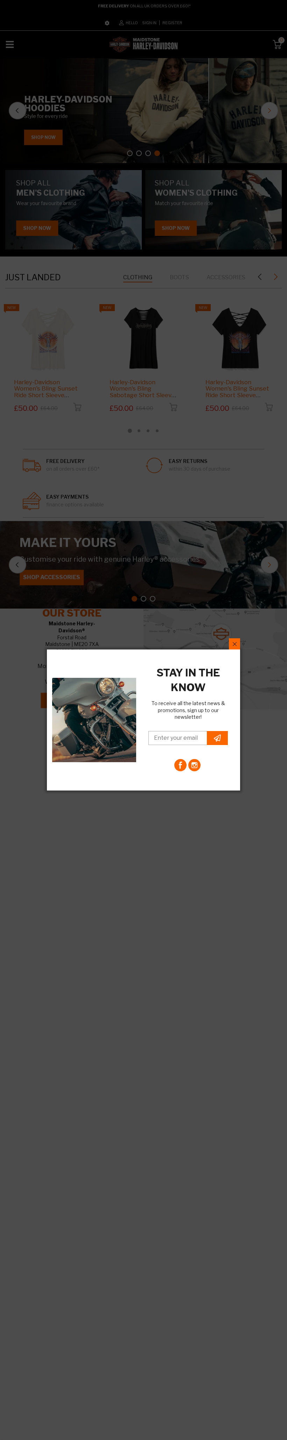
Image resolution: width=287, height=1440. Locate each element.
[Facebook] (180, 765)
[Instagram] (194, 765)
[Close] (234, 643)
